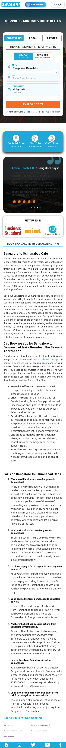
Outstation (14, 38)
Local (33, 38)
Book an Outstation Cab (41, 725)
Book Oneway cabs (39, 731)
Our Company (9, 737)
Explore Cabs (33, 104)
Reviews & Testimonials (13, 731)
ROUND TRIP (42, 56)
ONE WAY (23, 56)
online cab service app (46, 359)
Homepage (8, 725)
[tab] (31, 207)
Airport (52, 38)
